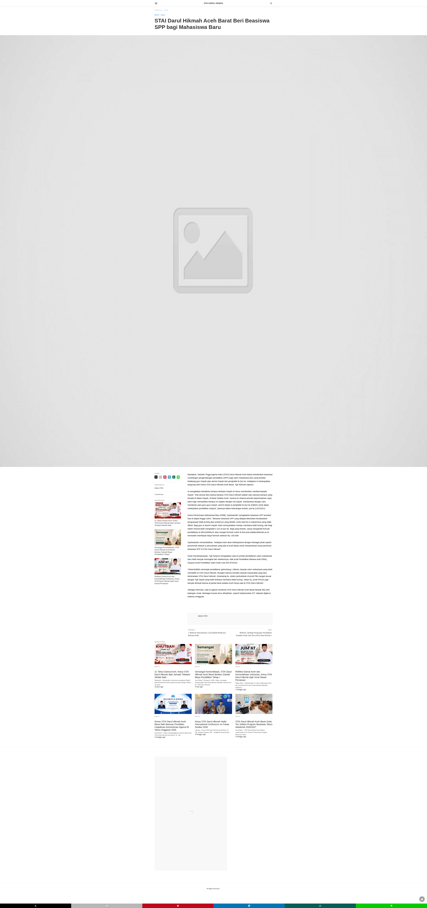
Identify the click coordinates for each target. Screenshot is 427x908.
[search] (271, 3)
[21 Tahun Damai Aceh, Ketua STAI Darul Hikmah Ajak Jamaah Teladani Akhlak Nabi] (168, 510)
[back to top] (422, 899)
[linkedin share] (169, 477)
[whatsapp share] (173, 477)
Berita (157, 15)
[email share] (160, 477)
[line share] (178, 477)
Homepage (158, 10)
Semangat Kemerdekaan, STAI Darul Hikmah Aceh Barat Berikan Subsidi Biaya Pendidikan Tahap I (213, 674)
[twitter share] (156, 477)
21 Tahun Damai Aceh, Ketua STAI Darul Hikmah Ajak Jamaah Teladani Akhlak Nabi (167, 523)
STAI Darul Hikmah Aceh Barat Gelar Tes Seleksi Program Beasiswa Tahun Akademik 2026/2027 (253, 724)
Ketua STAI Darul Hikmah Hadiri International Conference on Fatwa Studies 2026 (212, 724)
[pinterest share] (164, 477)
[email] (106, 906)
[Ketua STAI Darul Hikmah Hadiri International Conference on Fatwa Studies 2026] (213, 704)
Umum (166, 10)
